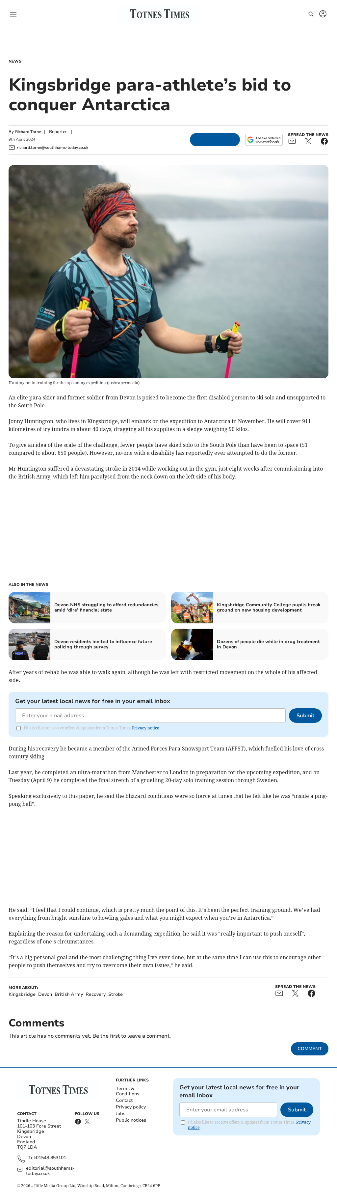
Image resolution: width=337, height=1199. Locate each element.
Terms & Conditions (127, 1091)
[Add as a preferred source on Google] (264, 140)
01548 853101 (51, 1158)
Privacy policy (131, 1107)
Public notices (131, 1120)
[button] (13, 14)
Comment (310, 1049)
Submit (305, 715)
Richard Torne (28, 131)
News (15, 61)
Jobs (120, 1113)
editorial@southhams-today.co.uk (50, 1171)
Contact (124, 1100)
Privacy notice (145, 727)
